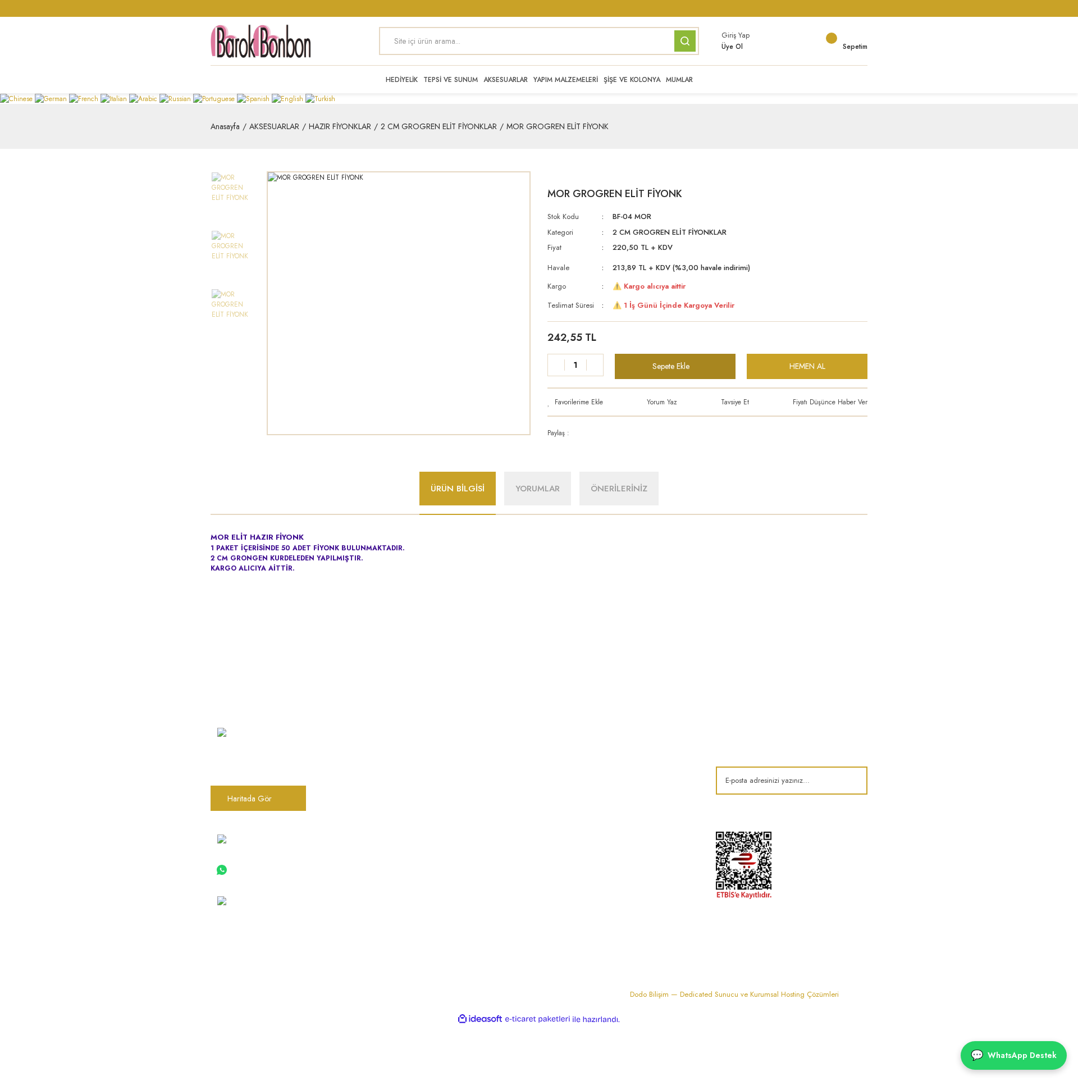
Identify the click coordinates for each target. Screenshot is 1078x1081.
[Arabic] (144, 98)
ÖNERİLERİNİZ (619, 488)
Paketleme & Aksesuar (527, 803)
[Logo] (260, 41)
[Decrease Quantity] (556, 365)
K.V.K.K (390, 851)
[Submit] (850, 781)
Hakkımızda (398, 729)
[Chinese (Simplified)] (17, 98)
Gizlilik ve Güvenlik (635, 766)
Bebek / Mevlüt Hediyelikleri (536, 766)
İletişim (390, 784)
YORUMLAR (537, 488)
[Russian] (176, 98)
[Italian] (115, 98)
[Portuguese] (215, 98)
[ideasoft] (480, 1019)
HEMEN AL (807, 366)
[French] (85, 98)
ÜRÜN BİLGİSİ (458, 488)
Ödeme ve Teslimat (635, 747)
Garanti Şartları (629, 784)
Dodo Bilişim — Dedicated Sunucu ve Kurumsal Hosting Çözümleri (734, 994)
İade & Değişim (629, 803)
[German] (52, 98)
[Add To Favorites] (575, 402)
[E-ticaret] (537, 1019)
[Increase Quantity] (594, 365)
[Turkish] (320, 98)
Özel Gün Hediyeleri (525, 784)
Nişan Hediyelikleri (521, 729)
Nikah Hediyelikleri (521, 747)
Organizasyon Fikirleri (527, 851)
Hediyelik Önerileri (521, 870)
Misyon (390, 766)
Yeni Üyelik (396, 907)
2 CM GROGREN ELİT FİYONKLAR (670, 232)
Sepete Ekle (670, 366)
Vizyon (390, 747)
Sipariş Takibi (400, 889)
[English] (288, 98)
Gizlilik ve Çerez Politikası (421, 870)
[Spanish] (254, 98)
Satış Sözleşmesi (630, 729)
